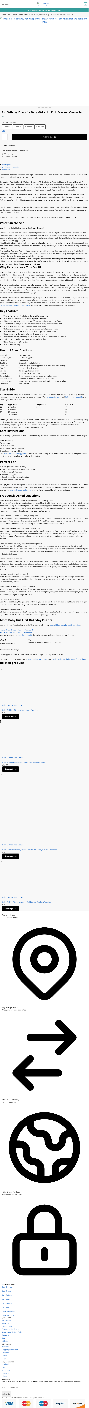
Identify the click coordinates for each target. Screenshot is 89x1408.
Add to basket (49, 136)
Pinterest (5, 1373)
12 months (40, 127)
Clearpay (5, 1352)
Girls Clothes (7, 1303)
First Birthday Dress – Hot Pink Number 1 (16, 630)
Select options (10, 769)
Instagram (6, 1370)
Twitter (4, 1367)
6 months (17, 127)
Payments (5, 1346)
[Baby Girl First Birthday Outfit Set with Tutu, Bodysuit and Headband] (45, 808)
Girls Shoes (6, 1307)
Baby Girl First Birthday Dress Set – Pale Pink (20, 710)
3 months (7, 127)
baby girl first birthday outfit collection (65, 625)
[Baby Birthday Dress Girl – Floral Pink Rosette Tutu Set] (45, 739)
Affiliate (5, 1341)
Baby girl (61, 659)
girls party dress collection (20, 490)
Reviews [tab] (6, 169)
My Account (6, 1320)
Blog (3, 1338)
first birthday (81, 659)
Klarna (4, 1355)
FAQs (4, 1358)
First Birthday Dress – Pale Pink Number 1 (16, 632)
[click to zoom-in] (44, 61)
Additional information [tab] (11, 167)
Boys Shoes (6, 1299)
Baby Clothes (23, 15)
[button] (85, 4)
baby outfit (70, 659)
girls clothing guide (25, 635)
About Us (5, 1323)
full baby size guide (53, 397)
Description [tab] (6, 164)
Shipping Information (10, 1349)
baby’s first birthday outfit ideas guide (15, 305)
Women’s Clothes (8, 1311)
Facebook (5, 1364)
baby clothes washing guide (15, 453)
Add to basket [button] (10, 716)
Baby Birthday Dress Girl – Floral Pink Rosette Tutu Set (24, 762)
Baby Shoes (6, 1291)
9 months (28, 127)
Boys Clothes (7, 1295)
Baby (55, 659)
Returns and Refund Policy (12, 1332)
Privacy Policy (7, 1326)
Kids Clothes (12, 15)
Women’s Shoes (8, 1315)
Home (4, 15)
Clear (3, 131)
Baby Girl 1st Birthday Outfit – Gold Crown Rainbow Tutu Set (26, 902)
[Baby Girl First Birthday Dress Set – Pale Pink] (45, 686)
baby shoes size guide (74, 397)
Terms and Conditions (10, 1329)
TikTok (4, 1376)
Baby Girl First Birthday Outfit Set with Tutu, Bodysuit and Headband (29, 849)
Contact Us (6, 1335)
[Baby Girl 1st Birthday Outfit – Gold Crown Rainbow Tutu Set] (45, 878)
